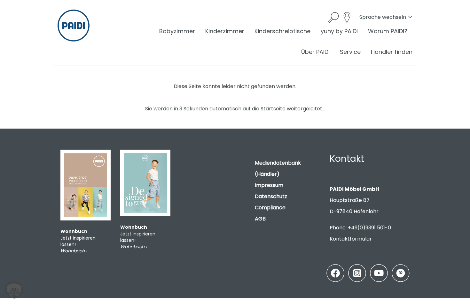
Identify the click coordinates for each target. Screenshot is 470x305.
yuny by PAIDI (339, 31)
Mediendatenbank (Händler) (278, 168)
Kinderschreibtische (282, 31)
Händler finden (391, 52)
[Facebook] (335, 273)
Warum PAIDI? (387, 31)
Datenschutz (271, 196)
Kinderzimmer (224, 31)
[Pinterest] (401, 273)
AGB (260, 218)
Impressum (269, 185)
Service (350, 52)
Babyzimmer (177, 31)
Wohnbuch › (73, 251)
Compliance (270, 207)
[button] (14, 291)
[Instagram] (357, 273)
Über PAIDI (315, 52)
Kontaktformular (351, 238)
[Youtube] (379, 273)
